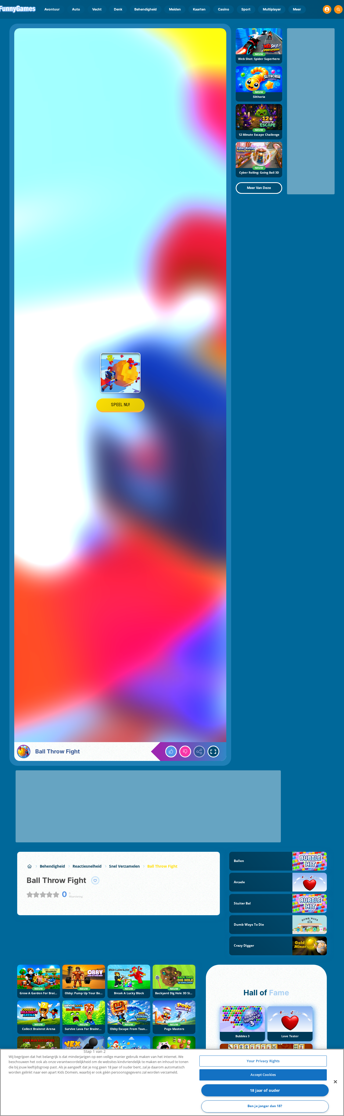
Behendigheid (145, 9)
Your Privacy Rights (263, 1060)
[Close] (335, 1082)
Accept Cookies (263, 1074)
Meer (297, 9)
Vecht (97, 9)
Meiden (175, 9)
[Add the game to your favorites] (95, 880)
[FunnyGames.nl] (29, 866)
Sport (245, 9)
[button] (327, 9)
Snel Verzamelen (124, 866)
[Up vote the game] (171, 751)
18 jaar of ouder (265, 1090)
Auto (76, 9)
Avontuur (52, 9)
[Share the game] (199, 751)
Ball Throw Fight (162, 866)
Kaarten (199, 9)
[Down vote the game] (185, 751)
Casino (223, 9)
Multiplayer (272, 9)
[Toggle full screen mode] (213, 751)
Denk (118, 9)
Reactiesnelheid (87, 866)
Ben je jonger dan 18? (265, 1106)
